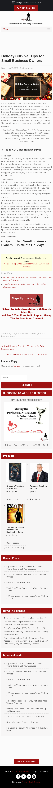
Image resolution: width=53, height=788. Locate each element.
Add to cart (35, 499)
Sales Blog (6, 333)
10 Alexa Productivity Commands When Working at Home (27, 597)
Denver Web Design (31, 782)
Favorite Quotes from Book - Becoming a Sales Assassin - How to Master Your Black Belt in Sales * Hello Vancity (26, 641)
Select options (12, 499)
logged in (18, 366)
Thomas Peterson (11, 618)
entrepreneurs (24, 333)
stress (12, 336)
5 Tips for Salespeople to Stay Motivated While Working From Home (26, 702)
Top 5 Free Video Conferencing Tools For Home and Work (27, 589)
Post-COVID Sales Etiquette (18, 582)
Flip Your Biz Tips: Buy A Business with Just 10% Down (27, 729)
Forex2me (8, 628)
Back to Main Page (26, 761)
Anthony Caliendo (11, 632)
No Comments (26, 68)
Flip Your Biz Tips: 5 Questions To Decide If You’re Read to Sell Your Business (24, 568)
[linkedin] (28, 776)
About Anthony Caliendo (28, 644)
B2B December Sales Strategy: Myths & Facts (29, 354)
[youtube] (34, 776)
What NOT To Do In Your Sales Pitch (31, 628)
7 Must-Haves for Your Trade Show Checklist (25, 717)
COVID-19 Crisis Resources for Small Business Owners (26, 575)
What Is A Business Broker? (34, 618)
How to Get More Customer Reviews (22, 722)
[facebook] (18, 776)
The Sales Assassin (20, 771)
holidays (35, 333)
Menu (6, 29)
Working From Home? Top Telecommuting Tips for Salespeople (26, 710)
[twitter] (23, 776)
